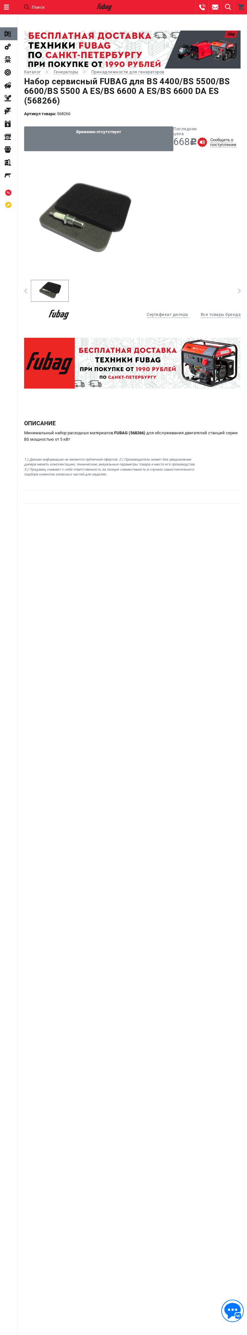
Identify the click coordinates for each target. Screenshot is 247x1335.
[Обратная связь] (232, 1311)
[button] (25, 290)
